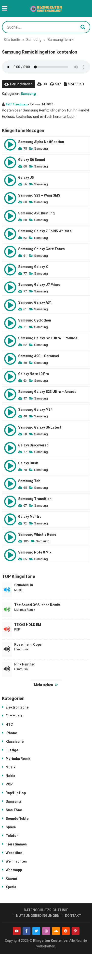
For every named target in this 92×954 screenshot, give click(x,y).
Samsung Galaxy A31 (35, 302)
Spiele (11, 827)
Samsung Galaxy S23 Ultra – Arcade (47, 392)
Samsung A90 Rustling (36, 213)
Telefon (12, 836)
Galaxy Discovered (33, 445)
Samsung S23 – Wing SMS (39, 195)
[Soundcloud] (56, 931)
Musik (18, 590)
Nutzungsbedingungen (37, 916)
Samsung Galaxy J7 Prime (39, 285)
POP (17, 629)
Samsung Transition (35, 499)
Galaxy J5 (26, 177)
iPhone (11, 733)
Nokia (10, 776)
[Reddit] (66, 931)
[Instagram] (46, 931)
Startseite (12, 40)
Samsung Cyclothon (34, 320)
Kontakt (73, 916)
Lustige (12, 750)
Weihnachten (16, 861)
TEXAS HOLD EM (27, 625)
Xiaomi (11, 878)
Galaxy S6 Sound (31, 160)
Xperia (11, 887)
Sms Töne (14, 810)
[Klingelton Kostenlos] (46, 8)
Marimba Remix (24, 609)
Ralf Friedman (16, 104)
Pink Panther (24, 664)
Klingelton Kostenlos (50, 941)
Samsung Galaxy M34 (35, 409)
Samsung (33, 40)
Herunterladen (21, 84)
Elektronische (17, 707)
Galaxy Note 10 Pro (33, 374)
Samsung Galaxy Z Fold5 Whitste (44, 231)
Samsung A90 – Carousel (38, 356)
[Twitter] (36, 931)
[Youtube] (17, 931)
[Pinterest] (75, 931)
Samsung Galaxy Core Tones (41, 249)
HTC (9, 724)
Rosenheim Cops (28, 644)
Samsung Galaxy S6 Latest (39, 427)
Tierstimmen (16, 844)
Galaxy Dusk (28, 463)
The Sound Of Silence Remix (37, 605)
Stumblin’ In (23, 585)
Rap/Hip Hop (16, 793)
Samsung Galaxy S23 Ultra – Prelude (47, 338)
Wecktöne (14, 853)
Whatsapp (14, 870)
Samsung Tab (29, 481)
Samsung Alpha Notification (41, 142)
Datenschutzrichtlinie (46, 910)
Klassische (15, 741)
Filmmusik (21, 649)
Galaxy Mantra (29, 517)
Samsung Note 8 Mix (34, 552)
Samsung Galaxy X (33, 267)
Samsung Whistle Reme (37, 534)
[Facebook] (26, 931)
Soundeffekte (17, 819)
